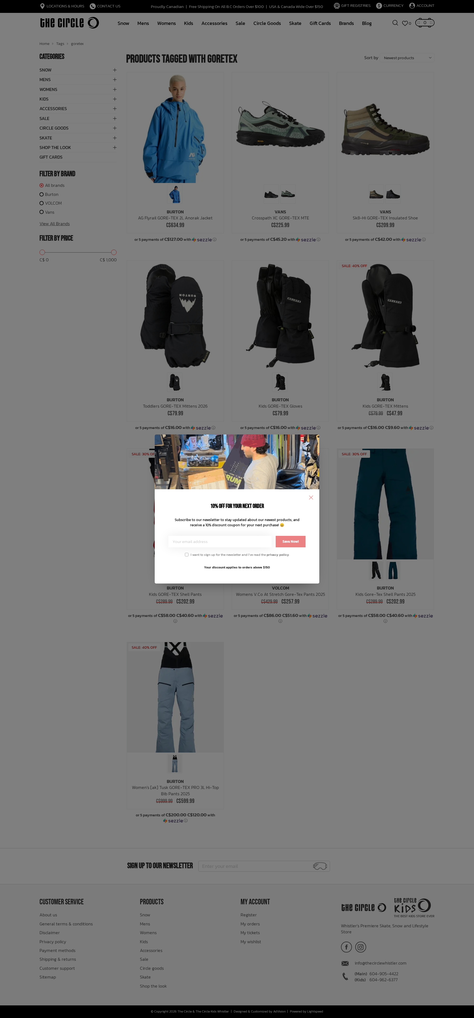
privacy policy (278, 554)
